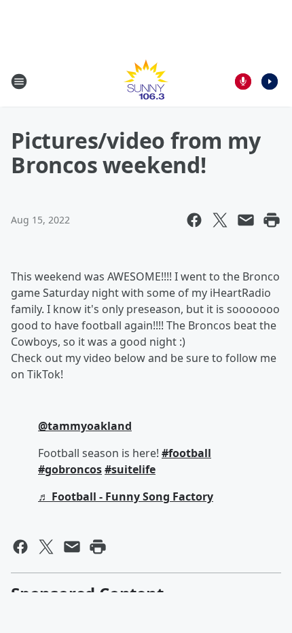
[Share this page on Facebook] (194, 220)
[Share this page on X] (220, 220)
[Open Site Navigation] (19, 81)
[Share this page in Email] (245, 220)
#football (186, 453)
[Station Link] (146, 81)
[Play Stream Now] (269, 81)
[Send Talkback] (243, 81)
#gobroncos (70, 469)
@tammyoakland (85, 425)
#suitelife (130, 469)
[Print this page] (271, 220)
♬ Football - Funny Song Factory (125, 496)
